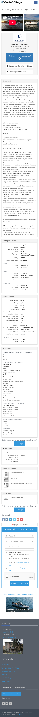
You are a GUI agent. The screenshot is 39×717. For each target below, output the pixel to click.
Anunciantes (5, 665)
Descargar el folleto (17, 71)
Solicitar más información (11, 694)
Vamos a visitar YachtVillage (11, 668)
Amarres (4, 675)
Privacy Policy (6, 681)
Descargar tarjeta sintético (20, 66)
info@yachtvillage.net (10, 637)
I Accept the (19, 564)
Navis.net (21, 714)
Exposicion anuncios (8, 671)
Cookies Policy (6, 678)
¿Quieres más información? (19, 56)
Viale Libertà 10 (8, 632)
